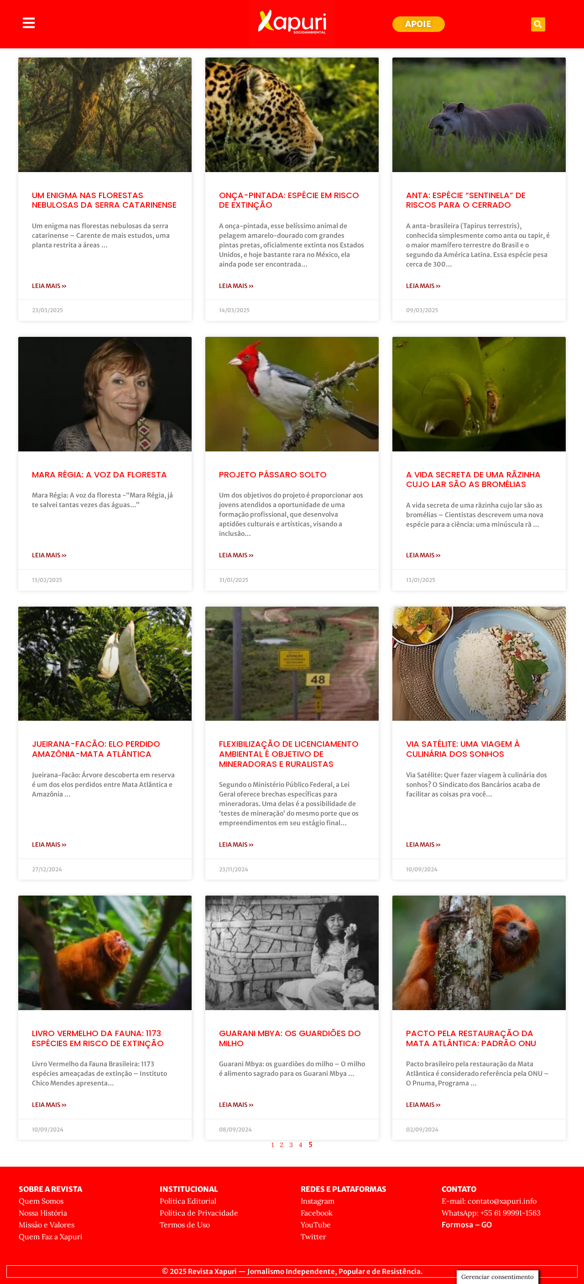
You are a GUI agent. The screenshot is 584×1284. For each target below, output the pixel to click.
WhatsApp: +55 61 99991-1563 (491, 1212)
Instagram (317, 1200)
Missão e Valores (46, 1224)
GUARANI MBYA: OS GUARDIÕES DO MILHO (290, 1038)
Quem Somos (41, 1200)
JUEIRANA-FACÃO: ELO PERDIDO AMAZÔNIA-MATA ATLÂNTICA (96, 749)
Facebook (317, 1212)
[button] (538, 24)
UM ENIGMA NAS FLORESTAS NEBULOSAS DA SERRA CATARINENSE (104, 200)
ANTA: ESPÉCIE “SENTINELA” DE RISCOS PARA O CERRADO (466, 200)
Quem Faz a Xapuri (51, 1236)
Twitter (313, 1236)
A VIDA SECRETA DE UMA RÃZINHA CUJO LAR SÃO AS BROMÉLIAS (473, 479)
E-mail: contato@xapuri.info (489, 1200)
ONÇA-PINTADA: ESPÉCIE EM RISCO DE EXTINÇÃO (289, 200)
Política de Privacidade (199, 1212)
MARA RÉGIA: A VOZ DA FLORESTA (99, 474)
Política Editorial (188, 1200)
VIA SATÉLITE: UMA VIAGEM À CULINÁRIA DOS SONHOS (463, 749)
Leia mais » (49, 286)
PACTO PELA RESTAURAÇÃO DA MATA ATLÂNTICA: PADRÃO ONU (471, 1038)
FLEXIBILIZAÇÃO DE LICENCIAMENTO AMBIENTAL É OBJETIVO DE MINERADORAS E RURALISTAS (289, 753)
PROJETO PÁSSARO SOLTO (273, 474)
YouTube (316, 1224)
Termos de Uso (185, 1224)
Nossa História (43, 1212)
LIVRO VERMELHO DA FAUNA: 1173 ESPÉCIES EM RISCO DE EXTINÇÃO (98, 1038)
